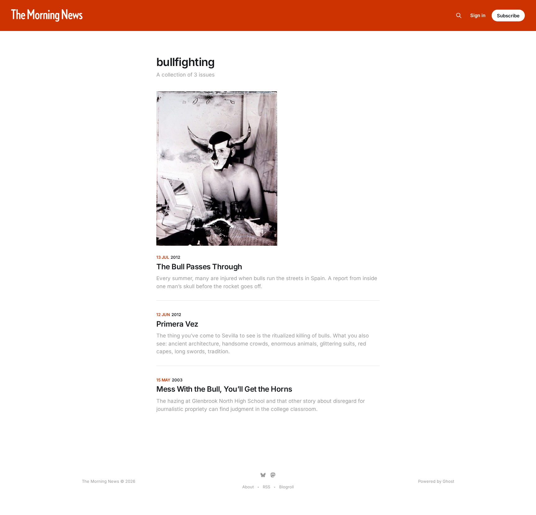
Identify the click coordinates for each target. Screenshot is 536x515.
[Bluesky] (263, 475)
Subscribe (508, 16)
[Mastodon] (272, 475)
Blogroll (286, 486)
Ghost (448, 481)
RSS (266, 486)
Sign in (477, 15)
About (248, 486)
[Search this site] (458, 15)
